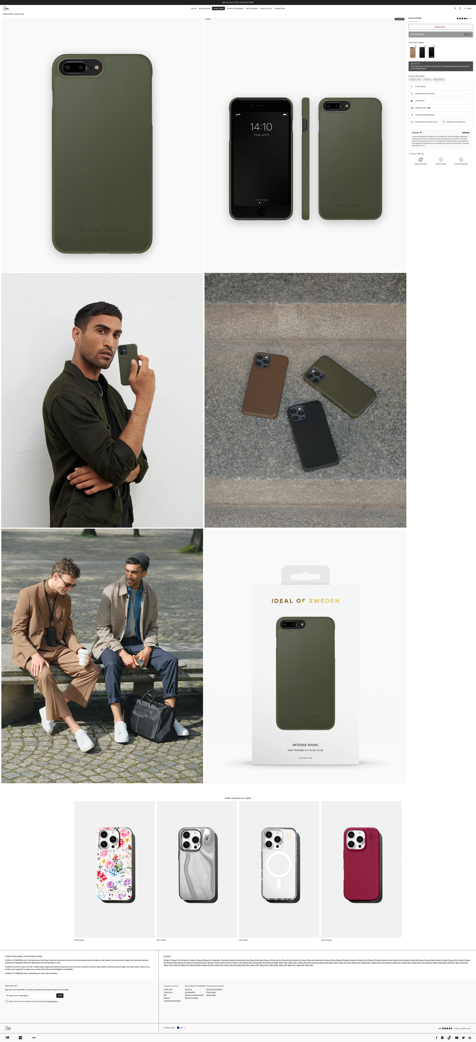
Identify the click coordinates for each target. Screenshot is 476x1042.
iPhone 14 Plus (329, 960)
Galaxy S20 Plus (230, 965)
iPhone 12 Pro (397, 960)
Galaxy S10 (254, 965)
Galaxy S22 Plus (448, 963)
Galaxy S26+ (293, 963)
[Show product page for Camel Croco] (413, 52)
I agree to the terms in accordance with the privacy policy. (33, 1001)
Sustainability (190, 992)
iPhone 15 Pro (276, 960)
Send (60, 995)
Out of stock (441, 34)
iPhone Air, (199, 960)
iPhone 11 (461, 960)
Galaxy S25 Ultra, (345, 963)
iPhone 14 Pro (319, 960)
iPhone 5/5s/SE (272, 963)
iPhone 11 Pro (453, 960)
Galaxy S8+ (309, 965)
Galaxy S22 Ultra (461, 963)
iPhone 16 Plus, (244, 960)
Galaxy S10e (273, 965)
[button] (455, 1028)
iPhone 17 (167, 960)
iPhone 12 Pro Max (417, 960)
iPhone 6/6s (247, 963)
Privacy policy (211, 992)
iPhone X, (189, 963)
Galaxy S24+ (366, 963)
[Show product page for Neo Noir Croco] (431, 52)
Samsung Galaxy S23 (393, 963)
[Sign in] (455, 8)
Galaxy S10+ (264, 965)
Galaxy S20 (219, 965)
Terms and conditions (214, 989)
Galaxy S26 (283, 963)
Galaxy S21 (185, 965)
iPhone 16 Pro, (233, 960)
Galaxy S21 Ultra (208, 965)
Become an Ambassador (194, 995)
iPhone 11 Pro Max (441, 960)
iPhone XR (182, 963)
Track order (168, 989)
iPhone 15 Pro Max (299, 960)
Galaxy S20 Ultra (243, 965)
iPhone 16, (224, 960)
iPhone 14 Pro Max (342, 960)
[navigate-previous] (401, 864)
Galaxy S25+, (333, 963)
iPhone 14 (310, 960)
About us (188, 989)
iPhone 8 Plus (220, 963)
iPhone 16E (216, 960)
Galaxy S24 (356, 963)
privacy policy (52, 1001)
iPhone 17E (207, 960)
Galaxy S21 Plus (195, 965)
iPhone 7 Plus (238, 963)
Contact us (168, 992)
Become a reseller (191, 998)
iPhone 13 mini (387, 960)
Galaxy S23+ (406, 963)
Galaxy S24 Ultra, (378, 963)
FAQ (165, 995)
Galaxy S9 (283, 965)
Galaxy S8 (300, 965)
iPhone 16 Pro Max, (256, 960)
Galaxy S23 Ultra (418, 963)
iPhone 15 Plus (287, 960)
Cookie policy (211, 995)
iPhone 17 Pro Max (188, 960)
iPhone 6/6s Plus (259, 963)
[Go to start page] (6, 8)
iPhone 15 (267, 960)
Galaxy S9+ (291, 965)
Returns (167, 998)
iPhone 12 (406, 960)
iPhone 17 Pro (176, 960)
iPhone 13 (353, 960)
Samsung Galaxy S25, (320, 963)
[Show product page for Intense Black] (422, 52)
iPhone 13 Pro (362, 960)
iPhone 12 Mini (429, 960)
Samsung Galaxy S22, (434, 963)
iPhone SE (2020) (200, 963)
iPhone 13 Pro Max (374, 960)
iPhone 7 (229, 963)
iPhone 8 (211, 963)
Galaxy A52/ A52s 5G (172, 965)
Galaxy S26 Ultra (304, 963)
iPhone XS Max (172, 963)
